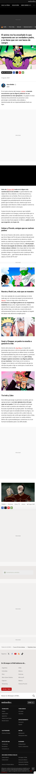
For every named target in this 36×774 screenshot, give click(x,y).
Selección (15, 5)
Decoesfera (4, 746)
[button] (11, 85)
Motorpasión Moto (23, 735)
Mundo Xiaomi (5, 720)
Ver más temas (6, 689)
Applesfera (4, 716)
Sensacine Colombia (23, 762)
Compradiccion (5, 748)
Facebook (14, 72)
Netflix (4, 27)
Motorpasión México (23, 764)
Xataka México (5, 757)
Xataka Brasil (5, 759)
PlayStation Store (32, 647)
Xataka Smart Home (6, 718)
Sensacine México (23, 759)
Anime (23, 504)
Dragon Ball (31, 504)
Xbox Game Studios (7, 677)
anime (23, 91)
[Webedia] (32, 1)
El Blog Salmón (22, 744)
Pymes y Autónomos (23, 746)
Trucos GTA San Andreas (19, 647)
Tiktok (22, 653)
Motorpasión (21, 733)
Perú (3, 674)
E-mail (23, 72)
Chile (20, 668)
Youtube (15, 653)
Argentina (4, 668)
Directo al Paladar (6, 733)
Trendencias (5, 744)
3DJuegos (21, 711)
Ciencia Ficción (23, 684)
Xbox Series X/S (26, 5)
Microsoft (21, 677)
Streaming (5, 684)
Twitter (17, 72)
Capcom (4, 680)
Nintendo (19, 27)
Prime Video (11, 27)
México (21, 671)
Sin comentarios (7, 72)
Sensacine (21, 722)
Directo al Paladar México (8, 764)
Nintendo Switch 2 (28, 27)
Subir (29, 702)
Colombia (4, 671)
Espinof (20, 724)
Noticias (10, 504)
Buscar (33, 695)
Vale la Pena (5, 5)
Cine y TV (17, 504)
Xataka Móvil (5, 713)
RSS (18, 653)
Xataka (3, 711)
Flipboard (20, 72)
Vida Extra (21, 713)
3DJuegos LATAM (23, 757)
